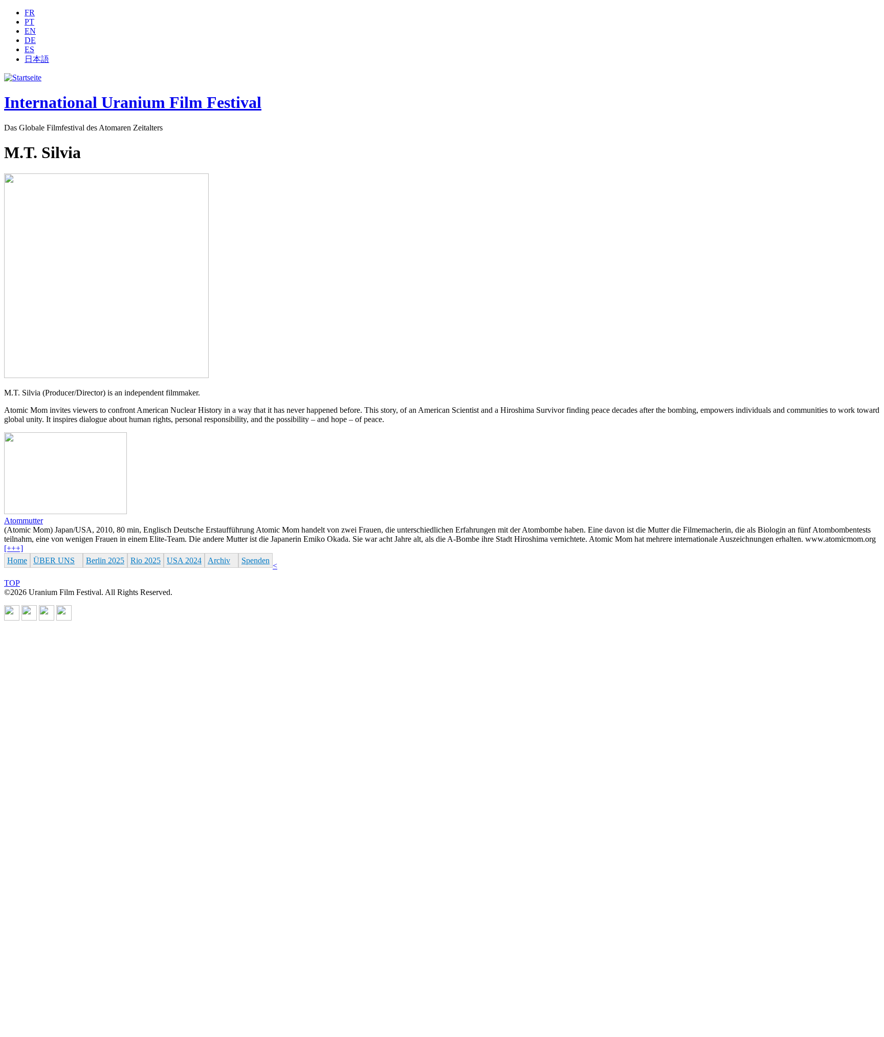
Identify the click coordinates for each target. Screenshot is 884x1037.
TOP (12, 583)
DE (30, 40)
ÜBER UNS (54, 560)
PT (29, 21)
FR (30, 12)
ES (29, 49)
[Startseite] (22, 77)
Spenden (255, 560)
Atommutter (23, 520)
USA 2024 (184, 560)
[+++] (13, 548)
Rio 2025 (145, 560)
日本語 (37, 59)
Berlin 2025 (105, 560)
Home (17, 560)
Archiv (219, 560)
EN (30, 31)
